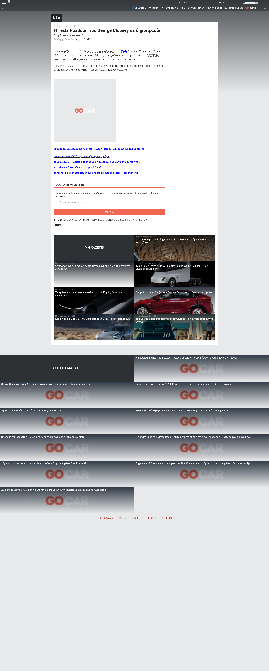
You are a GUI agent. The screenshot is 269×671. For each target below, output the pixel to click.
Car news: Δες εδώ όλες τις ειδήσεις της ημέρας (82, 156)
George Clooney (72, 219)
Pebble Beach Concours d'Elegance (110, 219)
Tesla (124, 51)
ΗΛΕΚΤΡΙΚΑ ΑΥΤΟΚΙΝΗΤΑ (212, 8)
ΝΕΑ (56, 18)
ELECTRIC (138, 8)
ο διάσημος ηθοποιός (103, 51)
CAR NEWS (172, 8)
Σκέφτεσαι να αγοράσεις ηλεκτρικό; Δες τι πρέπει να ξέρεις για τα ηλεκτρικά (99, 149)
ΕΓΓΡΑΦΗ (110, 212)
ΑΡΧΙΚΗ (57, 26)
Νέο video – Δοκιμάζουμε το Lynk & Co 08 (77, 167)
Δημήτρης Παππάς (63, 39)
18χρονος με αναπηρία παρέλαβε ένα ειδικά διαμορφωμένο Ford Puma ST (96, 172)
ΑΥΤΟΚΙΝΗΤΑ (156, 8)
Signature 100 (139, 219)
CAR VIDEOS (236, 8)
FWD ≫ (251, 8)
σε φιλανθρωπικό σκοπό (125, 59)
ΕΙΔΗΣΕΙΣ (74, 26)
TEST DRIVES (188, 8)
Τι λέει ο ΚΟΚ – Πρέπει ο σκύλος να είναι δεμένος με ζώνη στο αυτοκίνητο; (97, 162)
